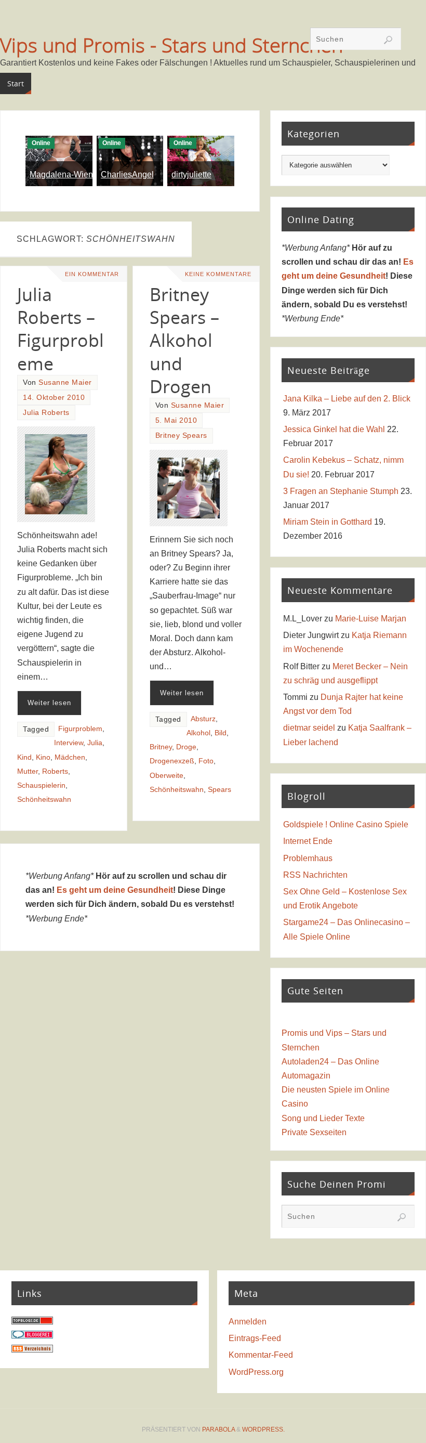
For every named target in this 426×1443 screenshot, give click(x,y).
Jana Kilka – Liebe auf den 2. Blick (346, 398)
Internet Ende (307, 841)
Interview (68, 743)
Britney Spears (181, 435)
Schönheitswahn (44, 799)
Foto (206, 761)
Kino (43, 757)
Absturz (203, 719)
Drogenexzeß (172, 761)
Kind (24, 757)
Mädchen (70, 757)
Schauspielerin (41, 785)
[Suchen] (388, 40)
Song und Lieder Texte (323, 1118)
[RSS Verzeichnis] (32, 1349)
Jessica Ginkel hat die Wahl (334, 429)
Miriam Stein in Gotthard (327, 521)
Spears (219, 790)
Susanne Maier (65, 382)
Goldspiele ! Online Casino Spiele (345, 824)
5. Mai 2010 (176, 420)
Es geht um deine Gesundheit (115, 890)
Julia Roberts (46, 413)
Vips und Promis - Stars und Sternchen (171, 44)
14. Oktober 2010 (54, 397)
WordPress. (263, 1429)
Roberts (55, 771)
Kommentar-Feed (261, 1354)
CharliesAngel (127, 174)
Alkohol (198, 733)
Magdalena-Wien (61, 174)
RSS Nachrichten (315, 874)
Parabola (218, 1429)
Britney (161, 747)
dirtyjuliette (191, 174)
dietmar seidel (309, 727)
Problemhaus (307, 858)
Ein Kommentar (92, 274)
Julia (94, 743)
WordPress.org (256, 1372)
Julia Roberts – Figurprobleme (60, 328)
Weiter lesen (49, 703)
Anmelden (248, 1321)
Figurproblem (80, 729)
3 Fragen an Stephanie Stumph (340, 491)
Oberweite (166, 775)
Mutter (27, 771)
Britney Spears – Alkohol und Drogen (184, 340)
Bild (221, 733)
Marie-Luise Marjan (370, 618)
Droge (186, 747)
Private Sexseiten (314, 1132)
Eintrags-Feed (255, 1338)
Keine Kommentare (218, 274)
